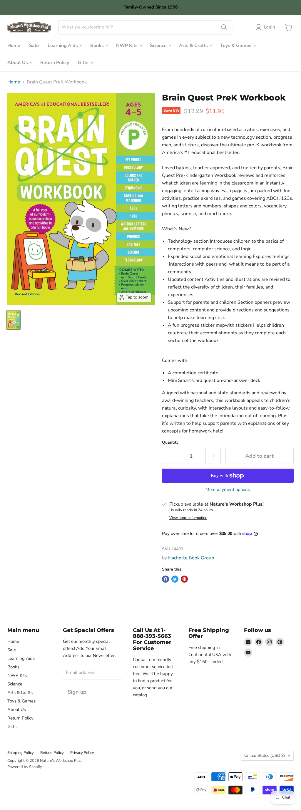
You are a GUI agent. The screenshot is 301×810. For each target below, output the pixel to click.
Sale (34, 45)
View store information (188, 518)
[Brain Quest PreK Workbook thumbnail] (13, 320)
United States (264, 755)
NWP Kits (127, 45)
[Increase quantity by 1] (213, 456)
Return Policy (54, 62)
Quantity (170, 442)
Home (13, 45)
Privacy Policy (82, 752)
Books (97, 45)
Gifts (84, 62)
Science (159, 45)
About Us (18, 62)
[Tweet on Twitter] (174, 579)
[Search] (224, 27)
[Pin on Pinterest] (184, 579)
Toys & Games (236, 45)
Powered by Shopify (24, 766)
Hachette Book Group (191, 558)
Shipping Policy (20, 752)
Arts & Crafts (194, 45)
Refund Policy (52, 752)
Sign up (77, 691)
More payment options (227, 489)
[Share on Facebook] (165, 579)
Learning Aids (63, 45)
